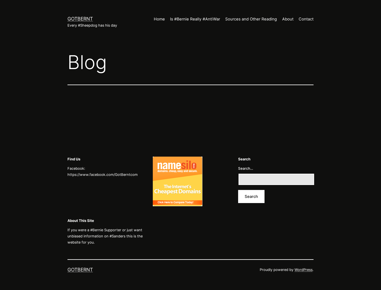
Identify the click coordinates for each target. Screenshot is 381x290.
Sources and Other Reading (251, 19)
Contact (306, 19)
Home (159, 19)
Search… (245, 168)
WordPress (303, 270)
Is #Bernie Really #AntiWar (195, 19)
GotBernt (80, 19)
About (287, 19)
